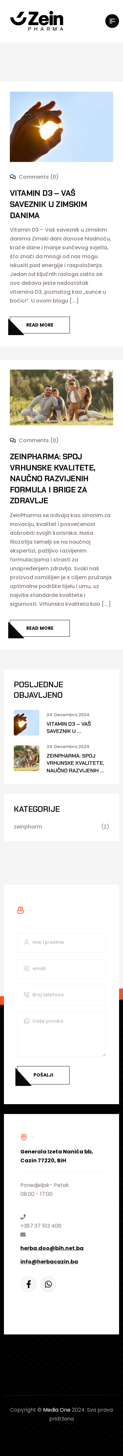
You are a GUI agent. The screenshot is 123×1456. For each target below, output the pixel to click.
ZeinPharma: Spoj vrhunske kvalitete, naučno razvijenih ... (75, 763)
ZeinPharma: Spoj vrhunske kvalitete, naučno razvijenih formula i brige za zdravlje (52, 478)
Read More (39, 325)
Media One (57, 1410)
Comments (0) (38, 177)
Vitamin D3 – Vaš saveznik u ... (69, 727)
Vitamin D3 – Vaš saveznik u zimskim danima (48, 204)
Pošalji (43, 1075)
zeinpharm (28, 826)
